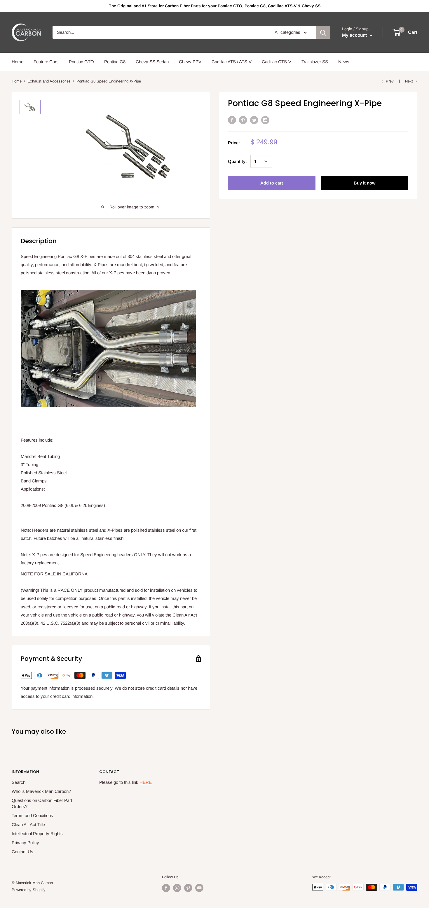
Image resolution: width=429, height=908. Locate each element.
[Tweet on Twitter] (254, 120)
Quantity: (237, 161)
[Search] (323, 32)
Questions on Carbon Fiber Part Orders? (42, 803)
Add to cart (271, 182)
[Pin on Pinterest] (243, 120)
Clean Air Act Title (28, 824)
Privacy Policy (25, 842)
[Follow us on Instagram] (177, 888)
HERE (145, 782)
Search (18, 782)
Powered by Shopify (29, 890)
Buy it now (364, 182)
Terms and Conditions (32, 815)
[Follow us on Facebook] (166, 888)
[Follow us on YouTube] (199, 888)
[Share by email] (265, 120)
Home (17, 61)
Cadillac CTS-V (276, 61)
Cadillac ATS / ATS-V (232, 61)
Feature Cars (46, 61)
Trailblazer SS (314, 61)
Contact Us (22, 851)
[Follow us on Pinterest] (188, 888)
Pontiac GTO (81, 61)
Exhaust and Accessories (49, 81)
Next (409, 81)
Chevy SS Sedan (152, 61)
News (343, 61)
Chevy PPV (190, 61)
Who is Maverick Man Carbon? (41, 791)
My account (355, 35)
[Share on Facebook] (232, 120)
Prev (390, 81)
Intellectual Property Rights (37, 833)
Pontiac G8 (114, 61)
